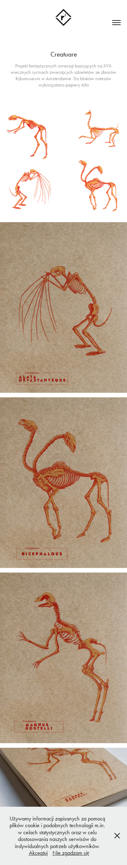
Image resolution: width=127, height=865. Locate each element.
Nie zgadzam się (71, 852)
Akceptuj (38, 852)
